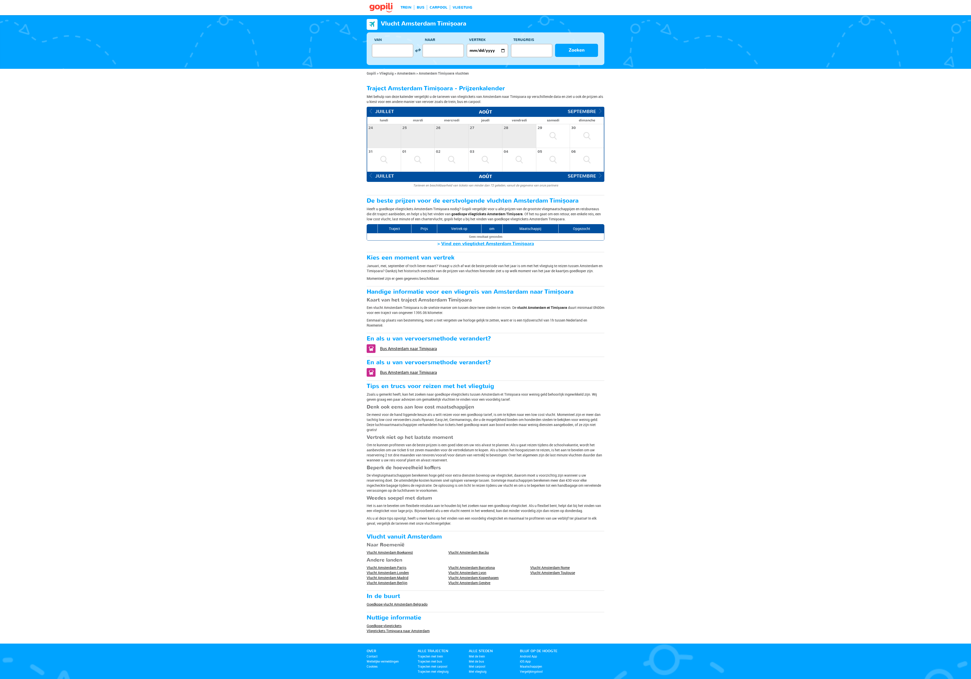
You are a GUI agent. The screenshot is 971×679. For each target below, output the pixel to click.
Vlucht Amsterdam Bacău (468, 552)
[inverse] (417, 50)
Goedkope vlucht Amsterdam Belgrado (397, 604)
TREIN (406, 7)
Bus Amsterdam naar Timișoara (408, 348)
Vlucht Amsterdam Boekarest (390, 552)
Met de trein (477, 656)
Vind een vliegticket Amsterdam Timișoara (487, 244)
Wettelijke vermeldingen (383, 661)
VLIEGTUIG (462, 7)
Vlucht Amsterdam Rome (550, 567)
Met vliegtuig (478, 671)
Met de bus (476, 661)
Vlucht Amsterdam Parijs (386, 567)
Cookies (372, 666)
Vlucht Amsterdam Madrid (387, 577)
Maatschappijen (531, 666)
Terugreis (523, 39)
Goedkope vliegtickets (384, 625)
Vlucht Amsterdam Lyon (467, 572)
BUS (420, 7)
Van (378, 39)
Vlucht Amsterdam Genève (469, 582)
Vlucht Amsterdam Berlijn (387, 582)
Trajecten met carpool (432, 666)
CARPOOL (438, 7)
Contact (372, 656)
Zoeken (577, 50)
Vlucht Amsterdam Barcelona (471, 567)
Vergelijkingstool (531, 671)
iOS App (525, 661)
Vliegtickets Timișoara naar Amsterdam (398, 630)
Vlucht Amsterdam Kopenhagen (473, 577)
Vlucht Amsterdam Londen (388, 572)
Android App (528, 656)
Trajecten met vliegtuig (433, 671)
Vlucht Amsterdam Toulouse (552, 572)
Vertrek (477, 39)
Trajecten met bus (430, 661)
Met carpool (477, 666)
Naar (430, 39)
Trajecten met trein (430, 656)
